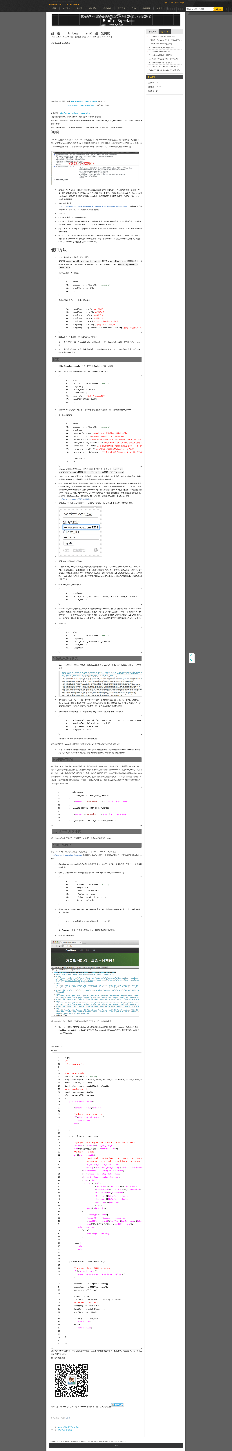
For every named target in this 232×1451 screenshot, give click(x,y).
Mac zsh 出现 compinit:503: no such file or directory (167, 48)
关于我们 (160, 8)
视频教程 (107, 8)
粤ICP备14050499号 (95, 1441)
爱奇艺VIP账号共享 (65, 1430)
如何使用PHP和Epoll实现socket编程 (162, 44)
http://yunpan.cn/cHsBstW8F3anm (82, 105)
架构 (134, 8)
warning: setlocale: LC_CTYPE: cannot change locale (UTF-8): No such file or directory (180, 36)
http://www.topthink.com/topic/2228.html (66, 855)
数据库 (80, 8)
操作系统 (93, 8)
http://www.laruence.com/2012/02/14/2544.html (77, 499)
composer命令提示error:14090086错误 (163, 70)
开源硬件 (121, 8)
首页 (54, 8)
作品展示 (146, 8)
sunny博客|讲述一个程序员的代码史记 (62, 1)
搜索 (218, 9)
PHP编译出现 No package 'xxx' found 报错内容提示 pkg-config (171, 51)
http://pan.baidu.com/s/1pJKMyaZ (84, 101)
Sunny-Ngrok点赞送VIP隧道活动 (161, 66)
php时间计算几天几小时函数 (68, 1427)
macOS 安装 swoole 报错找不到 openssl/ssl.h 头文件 (168, 59)
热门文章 (164, 31)
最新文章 (152, 31)
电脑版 (116, 1445)
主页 (229, 3)
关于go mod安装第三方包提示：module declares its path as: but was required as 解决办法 (181, 55)
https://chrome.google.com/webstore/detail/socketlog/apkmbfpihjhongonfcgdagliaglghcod (93, 206)
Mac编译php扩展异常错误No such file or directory (167, 63)
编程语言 (66, 8)
